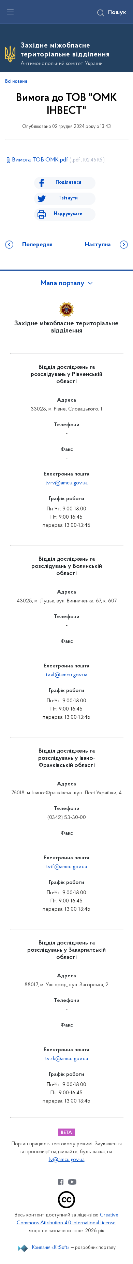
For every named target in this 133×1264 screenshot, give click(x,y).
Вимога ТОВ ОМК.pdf (58, 160)
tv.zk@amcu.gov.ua (66, 1058)
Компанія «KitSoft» (51, 1247)
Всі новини (16, 81)
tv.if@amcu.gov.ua (66, 867)
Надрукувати (68, 214)
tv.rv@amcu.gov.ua (66, 483)
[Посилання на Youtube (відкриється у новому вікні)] (72, 1182)
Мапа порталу (63, 283)
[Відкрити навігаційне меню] (10, 12)
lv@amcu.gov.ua (67, 1159)
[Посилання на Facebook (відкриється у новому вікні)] (61, 1182)
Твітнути (68, 198)
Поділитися (68, 182)
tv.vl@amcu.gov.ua (66, 675)
